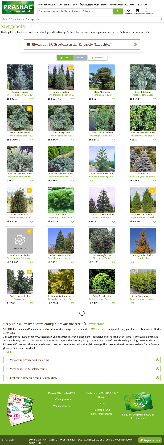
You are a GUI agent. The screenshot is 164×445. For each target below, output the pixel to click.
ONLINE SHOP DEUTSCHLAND (119, 440)
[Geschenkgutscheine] (20, 409)
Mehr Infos (8, 352)
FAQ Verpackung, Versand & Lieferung (27, 359)
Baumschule (95, 324)
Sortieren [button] (97, 57)
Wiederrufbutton (62, 406)
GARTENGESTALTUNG (94, 440)
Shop (5, 19)
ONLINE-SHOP (68, 440)
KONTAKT (33, 443)
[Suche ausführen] (118, 11)
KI (40, 443)
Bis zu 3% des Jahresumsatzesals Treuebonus (138, 416)
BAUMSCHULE (35, 440)
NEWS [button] (104, 4)
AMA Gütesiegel (99, 329)
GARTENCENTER (50, 440)
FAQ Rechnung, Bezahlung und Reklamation (31, 377)
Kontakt (102, 403)
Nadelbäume (18, 19)
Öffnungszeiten (62, 399)
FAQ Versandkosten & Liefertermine (26, 368)
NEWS (79, 440)
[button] (47, 4)
